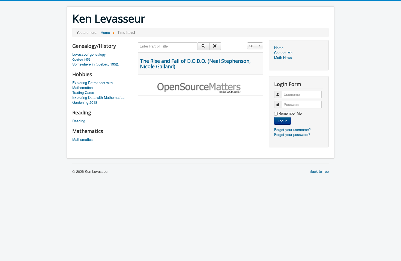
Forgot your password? (292, 134)
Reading (78, 120)
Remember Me (290, 113)
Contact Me (283, 52)
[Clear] (215, 46)
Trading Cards (83, 92)
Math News (283, 57)
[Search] (204, 46)
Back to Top (319, 171)
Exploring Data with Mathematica (98, 97)
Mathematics (82, 139)
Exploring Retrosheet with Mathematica (92, 85)
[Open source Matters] (200, 87)
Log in (282, 120)
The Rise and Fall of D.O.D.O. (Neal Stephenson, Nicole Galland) (195, 64)
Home (278, 47)
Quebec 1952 (81, 59)
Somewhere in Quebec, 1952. (95, 64)
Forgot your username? (292, 129)
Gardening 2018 (84, 102)
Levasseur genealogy (89, 54)
